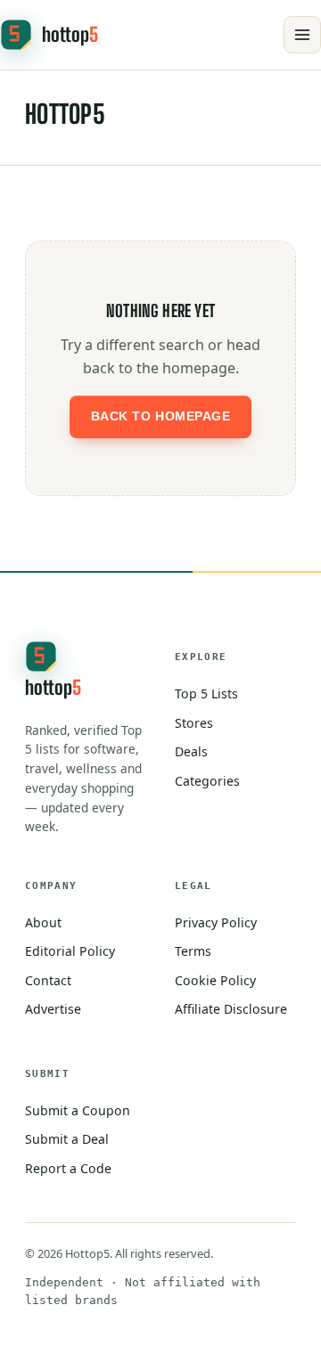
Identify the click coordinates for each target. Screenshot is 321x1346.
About (43, 922)
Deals (191, 751)
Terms (193, 950)
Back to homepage (161, 416)
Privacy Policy (216, 922)
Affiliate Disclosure (231, 1008)
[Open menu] (302, 34)
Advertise (53, 1008)
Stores (194, 722)
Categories (207, 780)
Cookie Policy (215, 980)
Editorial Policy (70, 950)
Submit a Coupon (77, 1110)
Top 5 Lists (206, 693)
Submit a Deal (67, 1138)
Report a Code (68, 1168)
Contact (48, 980)
